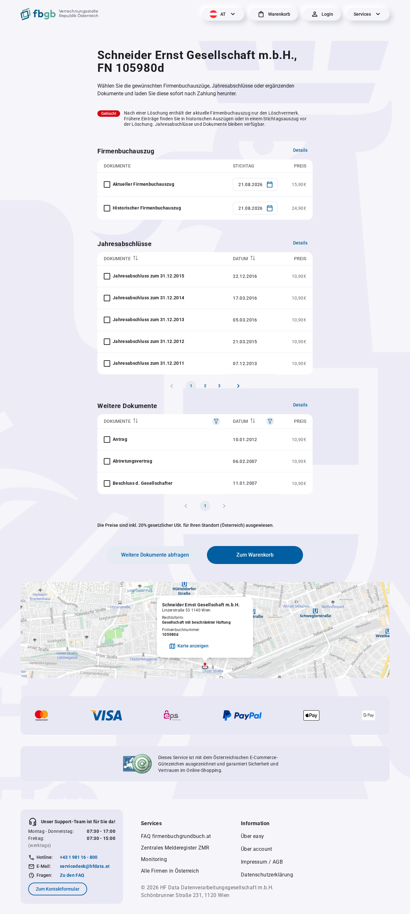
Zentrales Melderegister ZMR (175, 848)
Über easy (252, 836)
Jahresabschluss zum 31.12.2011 (148, 363)
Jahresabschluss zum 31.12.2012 (148, 341)
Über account (256, 849)
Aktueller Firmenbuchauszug (143, 184)
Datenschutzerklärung (267, 875)
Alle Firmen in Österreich (170, 871)
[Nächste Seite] (238, 386)
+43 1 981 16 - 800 (78, 857)
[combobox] (255, 184)
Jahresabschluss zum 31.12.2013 (148, 319)
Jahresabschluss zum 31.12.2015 (148, 275)
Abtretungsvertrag (132, 461)
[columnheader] (161, 258)
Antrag (120, 439)
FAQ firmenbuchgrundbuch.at (176, 836)
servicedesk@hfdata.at (85, 866)
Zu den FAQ (72, 875)
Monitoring (154, 859)
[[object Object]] (216, 421)
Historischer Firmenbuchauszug (147, 207)
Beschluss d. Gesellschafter (142, 483)
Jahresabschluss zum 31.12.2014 (148, 297)
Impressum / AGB (262, 862)
